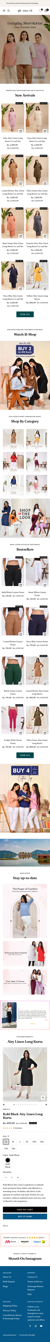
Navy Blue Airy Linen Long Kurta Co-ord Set (13, 297)
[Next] (46, 1104)
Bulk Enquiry (9, 1281)
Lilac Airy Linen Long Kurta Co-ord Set (13, 139)
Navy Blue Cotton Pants (37, 641)
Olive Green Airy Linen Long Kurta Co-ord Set (37, 192)
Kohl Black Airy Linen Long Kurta (23, 1116)
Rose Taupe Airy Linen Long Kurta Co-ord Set (13, 245)
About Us (7, 1277)
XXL (34, 1141)
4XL (6, 1148)
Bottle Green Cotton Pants (13, 692)
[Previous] (4, 1104)
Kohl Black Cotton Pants (13, 592)
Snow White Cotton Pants (37, 594)
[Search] (9, 11)
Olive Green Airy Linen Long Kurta (37, 741)
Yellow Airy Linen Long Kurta (37, 297)
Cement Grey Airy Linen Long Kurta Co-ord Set (37, 245)
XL (27, 1141)
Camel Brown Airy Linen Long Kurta (37, 692)
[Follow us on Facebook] (30, 1326)
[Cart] (46, 11)
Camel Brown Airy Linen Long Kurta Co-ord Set (13, 192)
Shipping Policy (10, 1305)
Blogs (5, 1286)
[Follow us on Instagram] (35, 1326)
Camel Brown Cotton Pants (12, 643)
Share (5, 1225)
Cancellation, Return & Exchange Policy (12, 1317)
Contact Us (32, 1277)
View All (25, 314)
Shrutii (6, 1109)
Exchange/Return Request (35, 1288)
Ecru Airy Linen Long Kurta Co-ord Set (37, 139)
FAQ (29, 1294)
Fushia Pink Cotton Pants (13, 741)
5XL (14, 1148)
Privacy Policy (9, 1310)
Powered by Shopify (27, 1335)
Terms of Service (34, 1281)
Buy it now (25, 1216)
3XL (42, 1141)
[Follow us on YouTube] (41, 1326)
